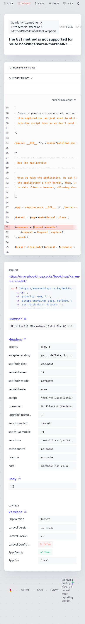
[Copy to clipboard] (72, 288)
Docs (40, 590)
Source (25, 590)
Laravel (54, 590)
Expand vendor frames (24, 67)
